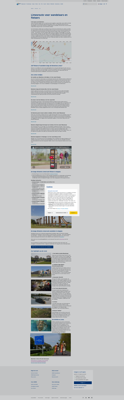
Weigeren (49, 212)
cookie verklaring (65, 208)
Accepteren (73, 212)
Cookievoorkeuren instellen (61, 212)
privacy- (58, 208)
